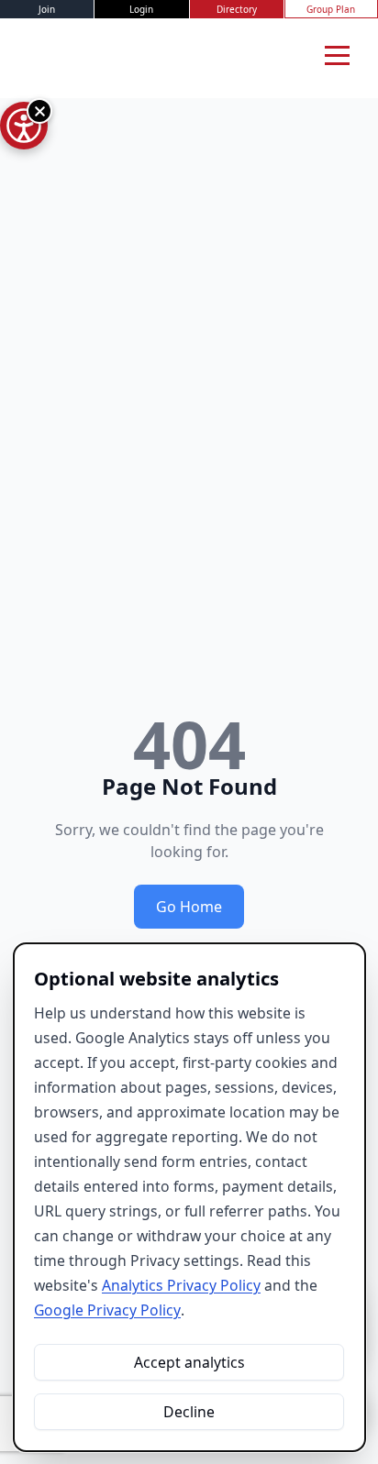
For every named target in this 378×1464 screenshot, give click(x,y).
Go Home (189, 907)
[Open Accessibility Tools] (24, 125)
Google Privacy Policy (107, 1310)
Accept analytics (189, 1362)
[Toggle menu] (336, 55)
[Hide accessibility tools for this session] (39, 111)
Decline (189, 1412)
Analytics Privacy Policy (181, 1285)
